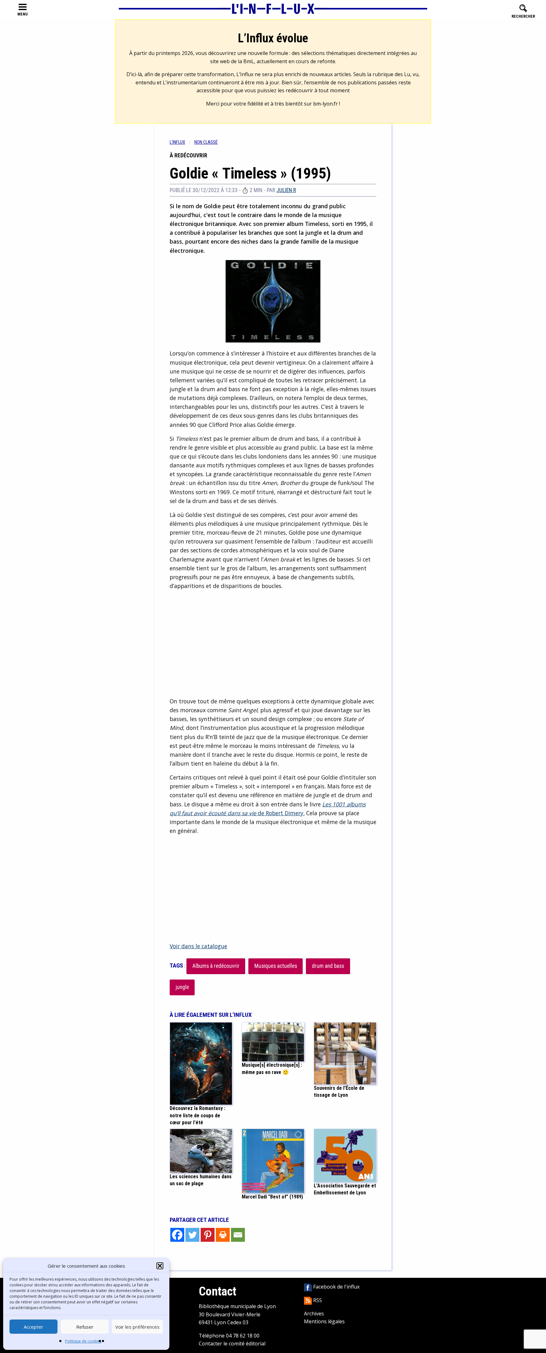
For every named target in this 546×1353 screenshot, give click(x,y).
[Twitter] (192, 1235)
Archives (314, 1313)
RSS (317, 1300)
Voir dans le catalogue (198, 946)
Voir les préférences (137, 1327)
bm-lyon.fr (325, 103)
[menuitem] (182, 142)
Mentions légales (324, 1321)
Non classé (206, 142)
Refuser (85, 1327)
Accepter (33, 1327)
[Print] (223, 1235)
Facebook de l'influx (336, 1286)
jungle (182, 987)
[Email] (238, 1235)
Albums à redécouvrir (216, 966)
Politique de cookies (83, 1341)
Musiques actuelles (275, 966)
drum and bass (328, 966)
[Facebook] (177, 1235)
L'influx (177, 142)
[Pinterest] (208, 1235)
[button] (160, 1266)
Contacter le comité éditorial (232, 1343)
